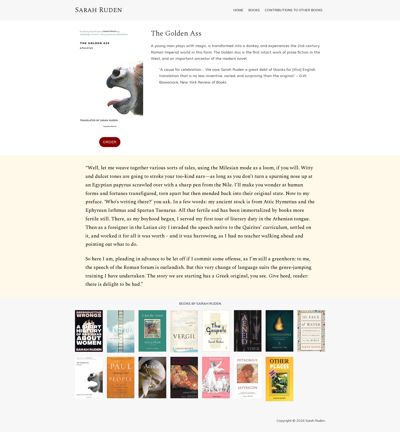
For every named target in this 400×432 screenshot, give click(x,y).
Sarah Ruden (98, 10)
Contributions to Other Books (293, 10)
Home (238, 10)
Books (254, 10)
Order (110, 142)
